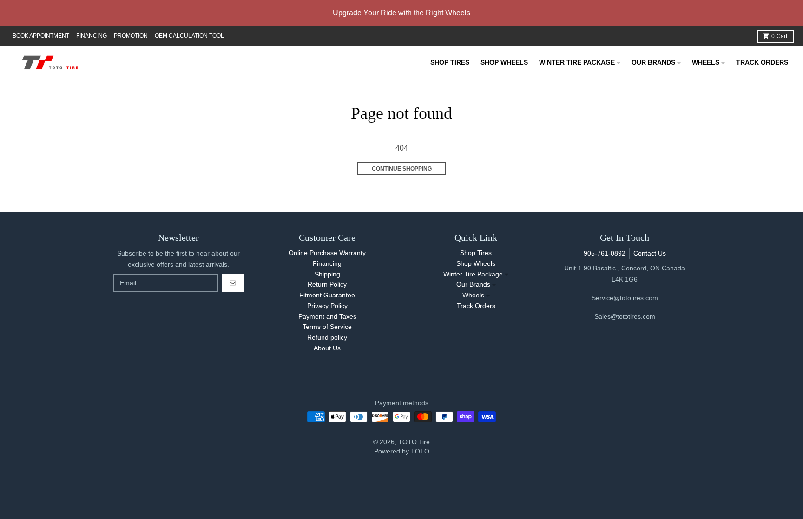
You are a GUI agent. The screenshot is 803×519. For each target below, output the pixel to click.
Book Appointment (41, 36)
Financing (91, 36)
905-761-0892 (604, 253)
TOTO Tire (414, 442)
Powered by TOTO (401, 451)
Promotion (131, 36)
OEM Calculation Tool (189, 36)
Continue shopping (402, 168)
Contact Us (649, 253)
